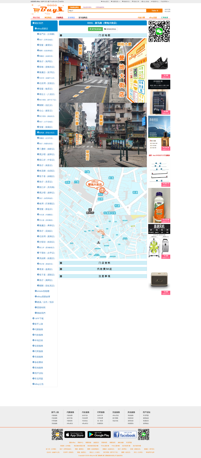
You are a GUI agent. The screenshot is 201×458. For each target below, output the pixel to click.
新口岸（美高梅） (47, 187)
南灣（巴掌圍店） (47, 203)
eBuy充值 (153, 18)
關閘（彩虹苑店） (47, 286)
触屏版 (61, 1)
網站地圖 (121, 442)
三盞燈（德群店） (47, 149)
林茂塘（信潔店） (47, 171)
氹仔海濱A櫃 (137, 446)
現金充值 (115, 421)
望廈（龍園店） (46, 127)
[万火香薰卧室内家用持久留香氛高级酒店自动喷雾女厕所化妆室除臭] (159, 134)
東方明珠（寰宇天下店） (111, 452)
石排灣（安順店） (47, 83)
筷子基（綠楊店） (47, 176)
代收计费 (141, 18)
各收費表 (39, 362)
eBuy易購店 (42, 28)
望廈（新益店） (46, 209)
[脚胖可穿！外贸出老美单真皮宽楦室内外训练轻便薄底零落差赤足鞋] (159, 61)
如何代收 (85, 415)
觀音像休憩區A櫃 (93, 446)
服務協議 (146, 418)
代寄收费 (100, 418)
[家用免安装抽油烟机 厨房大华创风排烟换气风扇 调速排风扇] (159, 242)
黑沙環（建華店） (47, 154)
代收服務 (39, 335)
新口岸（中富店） (47, 160)
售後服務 (130, 415)
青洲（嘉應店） (46, 269)
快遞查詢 (100, 423)
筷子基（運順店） (47, 275)
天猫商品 (59, 18)
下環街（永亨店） (47, 253)
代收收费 (85, 418)
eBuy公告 (39, 384)
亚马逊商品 (83, 18)
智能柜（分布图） (65, 446)
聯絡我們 (41, 313)
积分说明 (167, 11)
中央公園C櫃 (105, 446)
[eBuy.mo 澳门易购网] (48, 10)
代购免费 (69, 415)
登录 (45, 1)
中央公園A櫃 (116, 446)
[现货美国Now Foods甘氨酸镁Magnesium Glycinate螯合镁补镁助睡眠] (159, 206)
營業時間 (41, 307)
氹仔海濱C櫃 (126, 446)
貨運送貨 (130, 421)
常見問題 (39, 378)
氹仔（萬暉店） (46, 280)
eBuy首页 (105, 1)
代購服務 (39, 329)
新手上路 (39, 324)
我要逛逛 (114, 1)
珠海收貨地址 (110, 29)
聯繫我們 (113, 442)
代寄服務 (39, 351)
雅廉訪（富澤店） (47, 72)
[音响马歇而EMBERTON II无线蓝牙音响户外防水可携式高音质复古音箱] (159, 278)
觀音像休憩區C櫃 (79, 446)
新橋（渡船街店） (47, 67)
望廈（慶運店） (46, 45)
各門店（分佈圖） (47, 34)
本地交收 (39, 340)
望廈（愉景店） (46, 89)
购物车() (126, 1)
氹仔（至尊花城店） (66, 449)
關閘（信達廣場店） (93, 449)
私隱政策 (146, 421)
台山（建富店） (46, 110)
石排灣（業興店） (47, 236)
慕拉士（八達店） (47, 94)
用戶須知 (39, 373)
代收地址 (85, 421)
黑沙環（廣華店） (47, 193)
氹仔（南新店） (46, 165)
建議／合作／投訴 (45, 302)
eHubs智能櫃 (43, 291)
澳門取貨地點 (95, 29)
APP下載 (39, 318)
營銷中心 (80, 442)
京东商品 (71, 18)
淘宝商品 (48, 18)
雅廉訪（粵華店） (47, 225)
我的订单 (135, 1)
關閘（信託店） (46, 105)
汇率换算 (164, 18)
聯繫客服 (88, 442)
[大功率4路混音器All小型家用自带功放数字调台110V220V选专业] (159, 97)
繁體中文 (155, 1)
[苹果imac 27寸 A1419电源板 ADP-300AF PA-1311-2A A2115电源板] (159, 170)
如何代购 (167, 9)
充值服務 (39, 357)
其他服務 (39, 368)
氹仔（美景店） (46, 182)
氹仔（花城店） (46, 231)
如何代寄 (100, 415)
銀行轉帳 (115, 418)
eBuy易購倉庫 (43, 296)
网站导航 (36, 18)
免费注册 (53, 1)
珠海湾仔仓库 (150, 452)
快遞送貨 (130, 418)
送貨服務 (39, 346)
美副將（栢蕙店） (47, 258)
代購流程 (69, 421)
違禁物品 (146, 423)
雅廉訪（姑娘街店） (109, 449)
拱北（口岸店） (139, 452)
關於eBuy (72, 442)
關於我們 (39, 23)
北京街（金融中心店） (54, 452)
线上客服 (145, 1)
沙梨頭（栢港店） (47, 242)
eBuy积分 (70, 423)
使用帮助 (164, 1)
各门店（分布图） (51, 449)
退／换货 (100, 421)
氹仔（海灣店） (46, 61)
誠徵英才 (96, 442)
